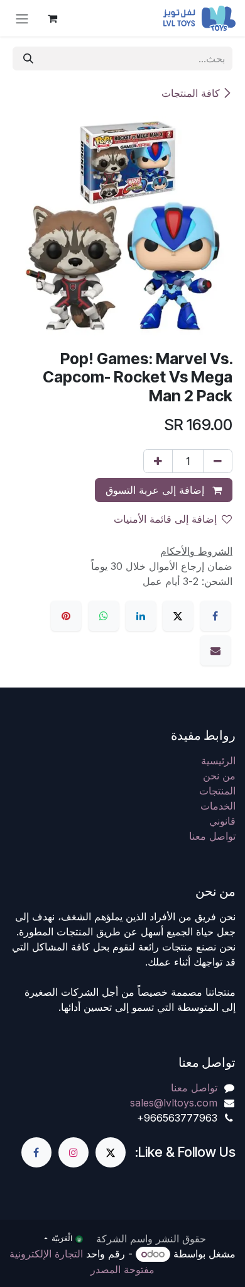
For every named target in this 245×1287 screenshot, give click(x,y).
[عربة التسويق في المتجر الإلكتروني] (52, 18)
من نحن (219, 775)
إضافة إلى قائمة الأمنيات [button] (165, 519)
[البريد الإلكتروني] (215, 650)
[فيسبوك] (215, 616)
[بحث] (28, 58)
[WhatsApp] (104, 616)
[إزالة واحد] (217, 461)
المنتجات (217, 790)
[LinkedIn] (141, 616)
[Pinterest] (66, 616)
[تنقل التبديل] (22, 18)
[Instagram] (73, 1152)
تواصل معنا (212, 836)
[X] (178, 616)
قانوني (222, 821)
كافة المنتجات (190, 93)
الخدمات (218, 806)
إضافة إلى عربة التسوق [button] (156, 490)
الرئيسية (218, 760)
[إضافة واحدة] (158, 461)
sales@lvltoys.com (173, 1102)
